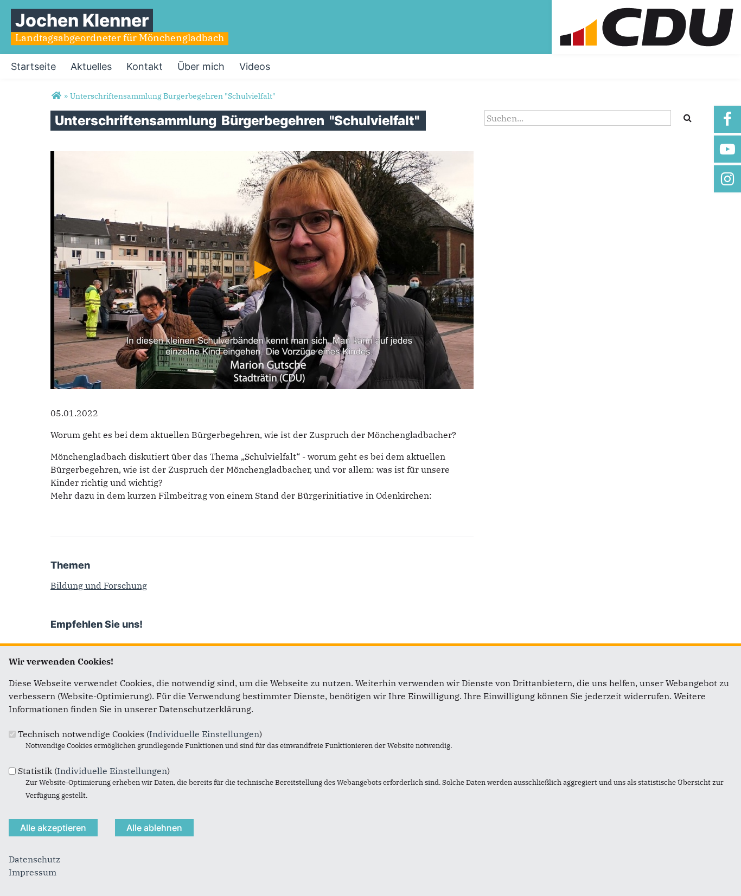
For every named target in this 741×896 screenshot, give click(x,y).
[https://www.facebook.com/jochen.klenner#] (727, 119)
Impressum (32, 872)
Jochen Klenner (82, 20)
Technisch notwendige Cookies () (140, 734)
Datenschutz (34, 859)
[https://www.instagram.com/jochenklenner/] (727, 178)
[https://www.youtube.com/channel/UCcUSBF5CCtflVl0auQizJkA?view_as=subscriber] (727, 149)
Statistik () (94, 770)
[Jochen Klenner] (56, 96)
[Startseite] (646, 6)
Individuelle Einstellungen (204, 734)
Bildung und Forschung (98, 585)
